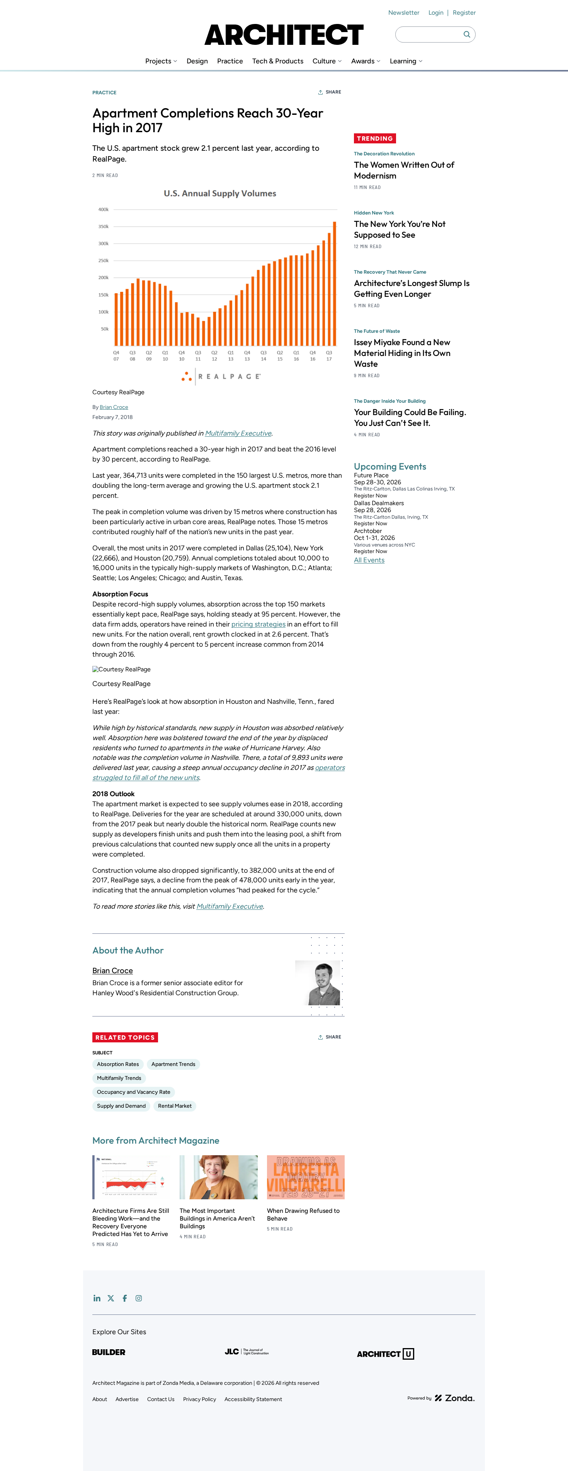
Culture (324, 61)
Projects (158, 61)
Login (436, 12)
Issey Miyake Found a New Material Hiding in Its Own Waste (402, 353)
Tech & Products (277, 61)
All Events (369, 560)
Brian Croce (114, 407)
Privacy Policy (199, 1399)
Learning (403, 61)
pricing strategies (258, 624)
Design (197, 61)
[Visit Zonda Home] (441, 1398)
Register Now (370, 496)
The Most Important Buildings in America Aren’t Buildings (217, 1218)
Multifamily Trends (119, 1078)
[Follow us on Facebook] (124, 1298)
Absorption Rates (118, 1064)
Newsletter (403, 12)
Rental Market (175, 1106)
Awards (362, 61)
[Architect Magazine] (284, 34)
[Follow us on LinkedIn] (97, 1298)
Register (464, 12)
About (99, 1399)
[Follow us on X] (111, 1298)
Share (333, 92)
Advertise (127, 1399)
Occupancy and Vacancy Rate (133, 1092)
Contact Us (161, 1399)
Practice (230, 61)
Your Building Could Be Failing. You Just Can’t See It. (410, 417)
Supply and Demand (121, 1106)
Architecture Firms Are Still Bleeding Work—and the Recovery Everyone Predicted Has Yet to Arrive (130, 1222)
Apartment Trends (173, 1064)
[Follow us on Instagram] (138, 1298)
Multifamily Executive (238, 433)
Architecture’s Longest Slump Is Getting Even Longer (411, 288)
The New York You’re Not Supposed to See (400, 229)
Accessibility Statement (253, 1399)
